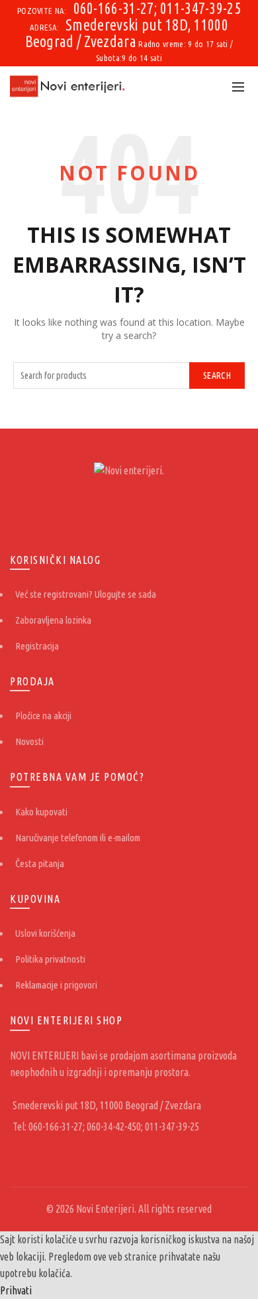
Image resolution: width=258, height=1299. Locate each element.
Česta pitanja (39, 863)
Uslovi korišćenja (45, 933)
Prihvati (16, 1290)
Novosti (29, 741)
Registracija (37, 645)
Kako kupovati (41, 811)
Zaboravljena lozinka (53, 620)
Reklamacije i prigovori (56, 985)
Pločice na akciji (43, 715)
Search (217, 375)
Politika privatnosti (50, 959)
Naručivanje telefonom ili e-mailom (77, 837)
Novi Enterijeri (105, 1209)
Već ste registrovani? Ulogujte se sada (85, 594)
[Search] (209, 86)
